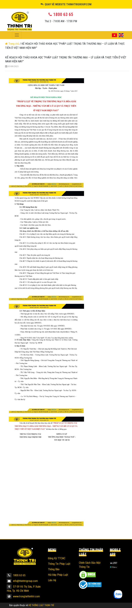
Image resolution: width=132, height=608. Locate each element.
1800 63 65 (18, 575)
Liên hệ (52, 580)
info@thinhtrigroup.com (25, 581)
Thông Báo (53, 569)
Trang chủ (14, 43)
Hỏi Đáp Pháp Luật (58, 574)
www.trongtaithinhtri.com (26, 596)
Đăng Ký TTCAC (56, 558)
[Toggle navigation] (17, 35)
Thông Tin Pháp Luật (59, 563)
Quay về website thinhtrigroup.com (67, 4)
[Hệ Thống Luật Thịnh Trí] (25, 556)
